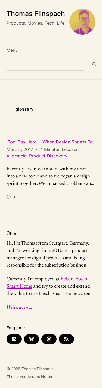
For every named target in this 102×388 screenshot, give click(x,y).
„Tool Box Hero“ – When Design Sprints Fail (51, 141)
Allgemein (17, 156)
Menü (12, 50)
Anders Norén (39, 376)
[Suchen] (94, 64)
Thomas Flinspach (36, 13)
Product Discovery (48, 156)
